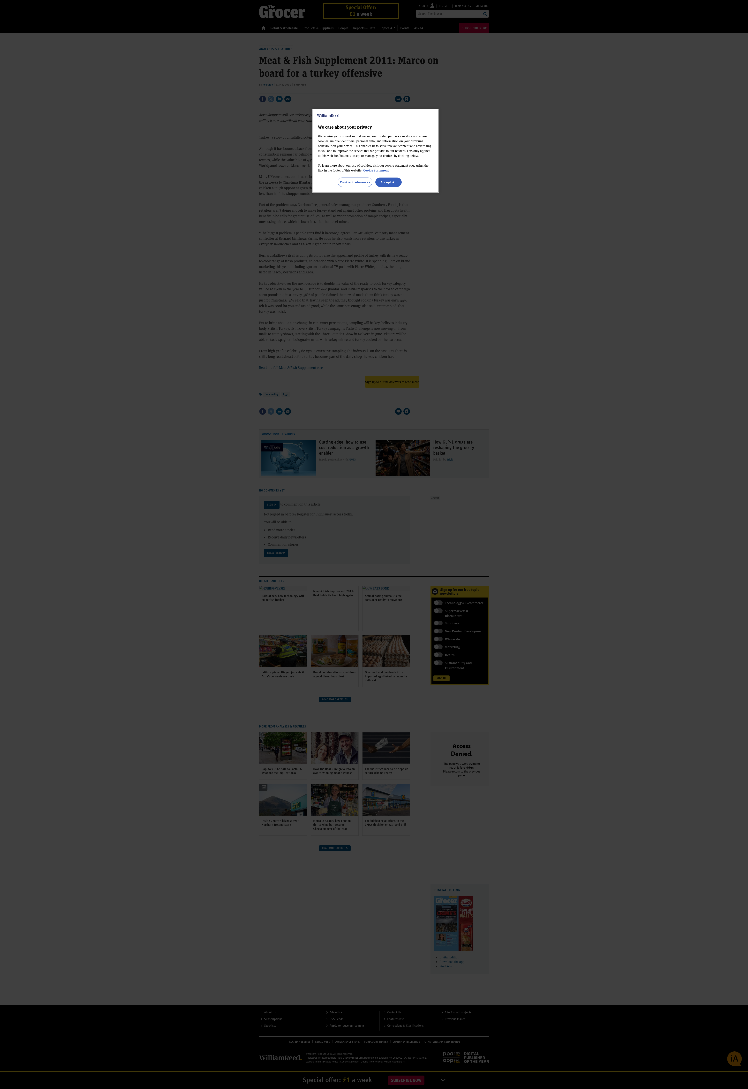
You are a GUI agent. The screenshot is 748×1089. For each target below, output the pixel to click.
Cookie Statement (376, 170)
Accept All (388, 182)
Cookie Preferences (355, 182)
